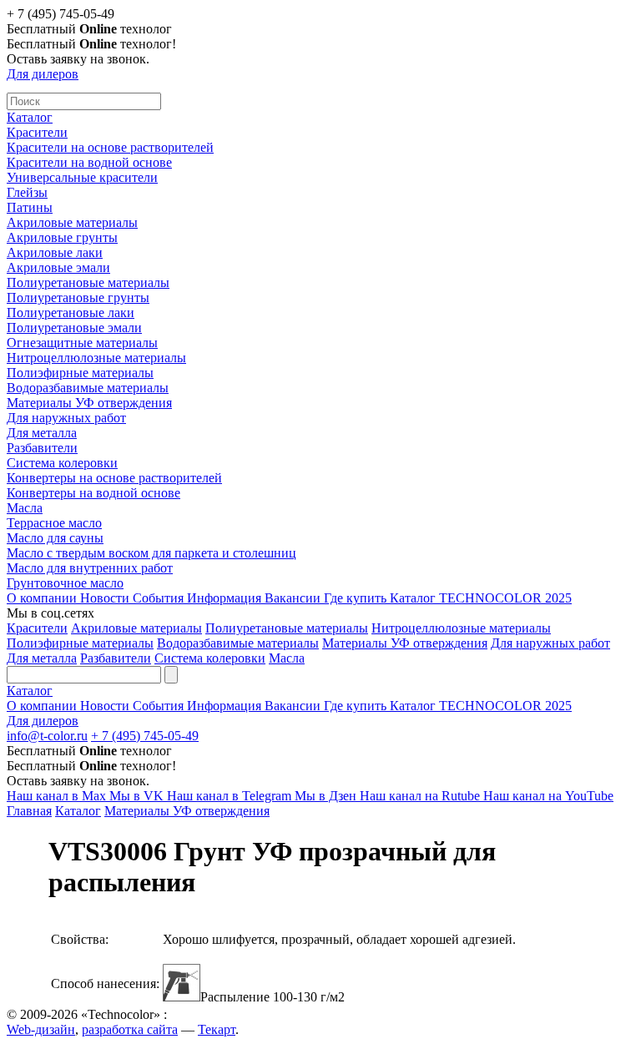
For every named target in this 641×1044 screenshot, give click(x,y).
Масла (25, 508)
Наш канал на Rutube (421, 796)
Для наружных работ (66, 418)
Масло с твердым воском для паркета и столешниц (151, 553)
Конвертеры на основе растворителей (114, 478)
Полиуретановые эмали (74, 327)
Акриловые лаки (55, 252)
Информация (226, 598)
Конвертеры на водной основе (93, 493)
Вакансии (294, 598)
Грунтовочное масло (65, 583)
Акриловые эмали (58, 267)
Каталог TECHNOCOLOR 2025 (481, 598)
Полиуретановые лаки (70, 312)
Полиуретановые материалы (88, 282)
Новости (106, 598)
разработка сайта (130, 1029)
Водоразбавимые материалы (88, 388)
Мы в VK (138, 796)
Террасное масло (54, 523)
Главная (29, 811)
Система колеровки (62, 463)
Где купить (357, 598)
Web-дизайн (41, 1029)
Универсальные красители (82, 177)
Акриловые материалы (72, 222)
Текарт (216, 1029)
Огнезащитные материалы (82, 342)
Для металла (42, 433)
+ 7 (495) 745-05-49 (145, 736)
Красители (37, 132)
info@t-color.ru (47, 736)
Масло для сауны (55, 538)
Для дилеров (42, 74)
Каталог (30, 117)
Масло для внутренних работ (90, 568)
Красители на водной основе (89, 162)
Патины (30, 207)
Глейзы (27, 192)
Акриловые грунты (62, 237)
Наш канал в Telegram (231, 796)
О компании (43, 598)
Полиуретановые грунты (78, 297)
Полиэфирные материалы (80, 373)
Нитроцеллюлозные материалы (96, 358)
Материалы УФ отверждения (89, 403)
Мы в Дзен (327, 796)
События (160, 598)
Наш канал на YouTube (548, 796)
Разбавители (42, 448)
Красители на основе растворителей (110, 147)
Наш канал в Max (58, 796)
